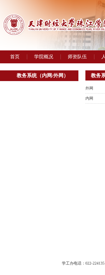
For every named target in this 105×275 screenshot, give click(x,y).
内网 (89, 98)
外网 (89, 88)
